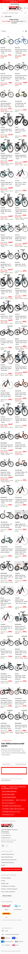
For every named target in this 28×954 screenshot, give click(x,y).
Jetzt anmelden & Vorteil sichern (14, 770)
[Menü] (1, 8)
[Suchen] (25, 13)
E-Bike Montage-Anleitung (7, 862)
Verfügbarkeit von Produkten (8, 886)
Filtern (4, 31)
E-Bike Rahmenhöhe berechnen (9, 859)
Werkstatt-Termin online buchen (13, 869)
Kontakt (3, 865)
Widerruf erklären (7, 895)
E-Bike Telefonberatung (7, 857)
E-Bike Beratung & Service (7, 854)
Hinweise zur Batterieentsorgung (9, 889)
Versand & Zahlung (6, 878)
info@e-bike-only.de (6, 837)
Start (2, 16)
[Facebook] (7, 845)
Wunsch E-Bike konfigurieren (8, 891)
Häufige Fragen (5, 883)
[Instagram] (2, 845)
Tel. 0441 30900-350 (6, 835)
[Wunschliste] (24, 8)
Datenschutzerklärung (5, 780)
